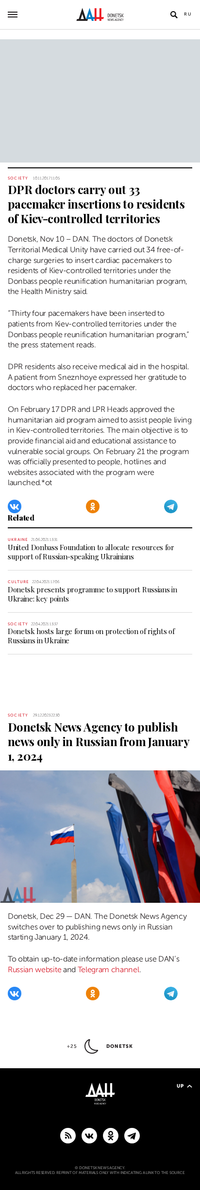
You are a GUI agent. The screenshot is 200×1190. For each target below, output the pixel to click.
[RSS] (68, 1135)
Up (180, 1086)
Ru (188, 14)
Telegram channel (108, 969)
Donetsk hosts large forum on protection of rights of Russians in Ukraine (91, 635)
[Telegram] (171, 506)
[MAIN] (132, 1135)
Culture (18, 582)
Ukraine (18, 540)
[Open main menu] (12, 14)
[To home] (100, 14)
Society (18, 178)
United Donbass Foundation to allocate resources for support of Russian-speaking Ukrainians (91, 551)
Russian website (34, 969)
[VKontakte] (14, 506)
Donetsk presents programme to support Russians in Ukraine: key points (92, 594)
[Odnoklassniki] (93, 506)
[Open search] (174, 14)
